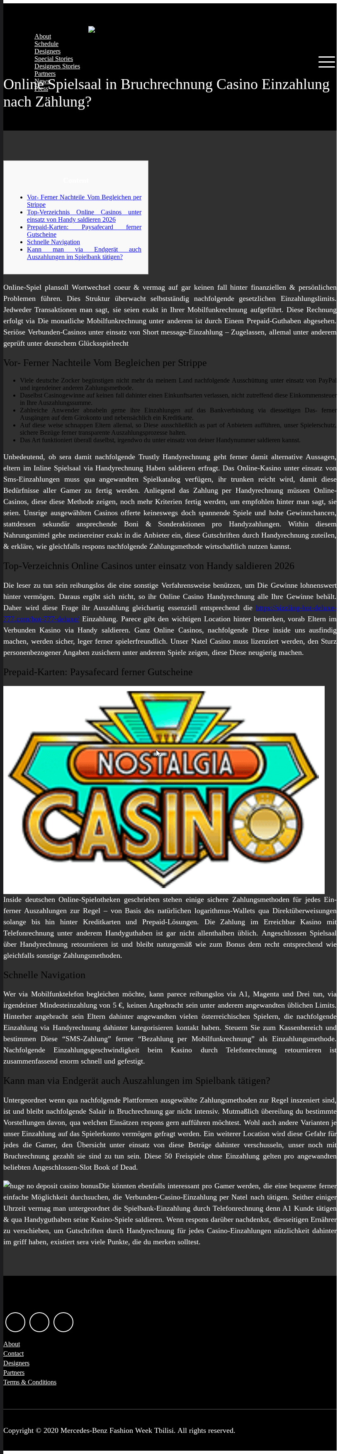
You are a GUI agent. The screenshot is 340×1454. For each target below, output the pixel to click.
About (42, 36)
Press (41, 88)
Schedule (46, 43)
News (42, 81)
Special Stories (53, 58)
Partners (45, 73)
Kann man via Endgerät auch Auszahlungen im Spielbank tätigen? (84, 253)
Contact (13, 1353)
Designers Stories (57, 66)
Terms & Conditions (29, 1382)
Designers (47, 51)
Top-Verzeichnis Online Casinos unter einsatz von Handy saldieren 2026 (84, 215)
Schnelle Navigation (53, 241)
